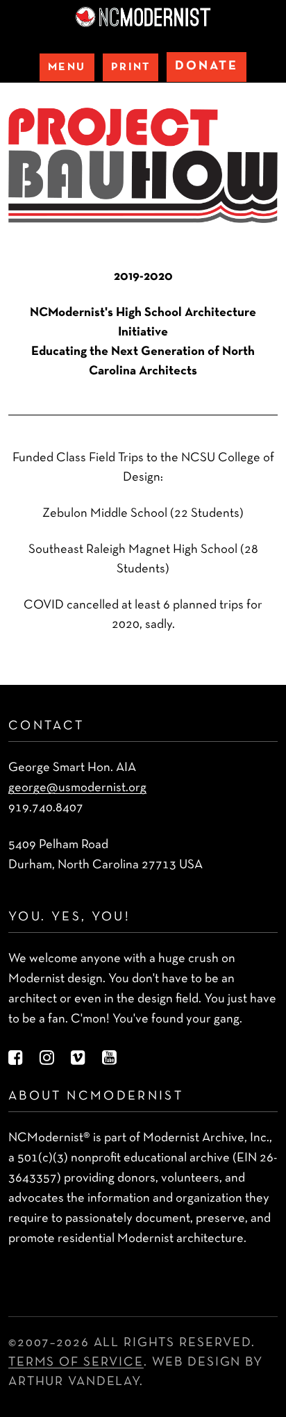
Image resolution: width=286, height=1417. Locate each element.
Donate (206, 66)
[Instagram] (47, 1059)
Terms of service (76, 1362)
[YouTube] (109, 1059)
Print (130, 67)
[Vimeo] (78, 1059)
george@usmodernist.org (77, 788)
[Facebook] (15, 1059)
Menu (67, 67)
